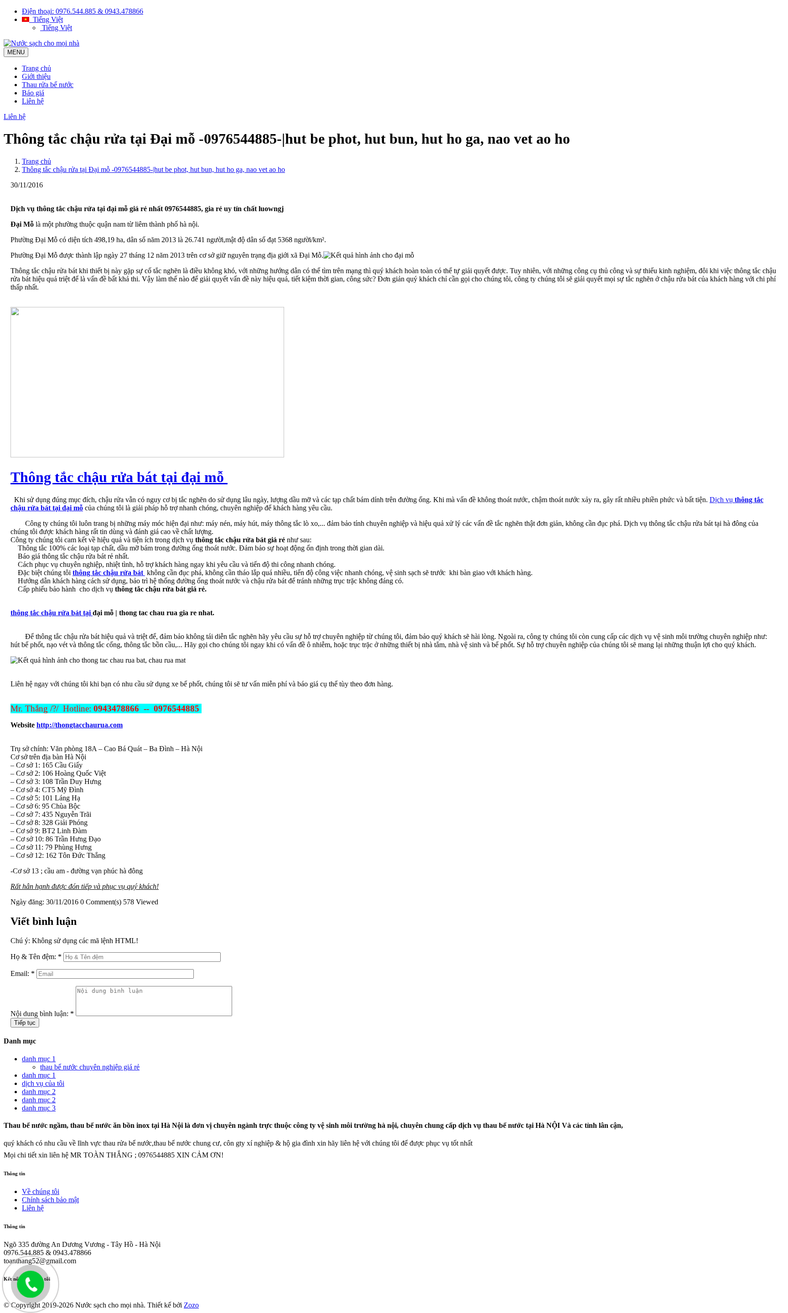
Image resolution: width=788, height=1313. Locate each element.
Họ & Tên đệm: (36, 956)
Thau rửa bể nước (47, 84)
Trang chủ (36, 68)
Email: (22, 973)
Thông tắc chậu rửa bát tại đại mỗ (119, 477)
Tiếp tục (25, 1022)
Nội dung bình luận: (42, 1013)
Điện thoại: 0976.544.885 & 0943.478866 (82, 11)
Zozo (191, 1305)
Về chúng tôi (40, 1191)
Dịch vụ (721, 499)
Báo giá (33, 93)
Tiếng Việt (46, 19)
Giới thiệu (36, 76)
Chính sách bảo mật (50, 1200)
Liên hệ (33, 101)
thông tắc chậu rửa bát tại (51, 613)
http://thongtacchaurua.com (79, 725)
